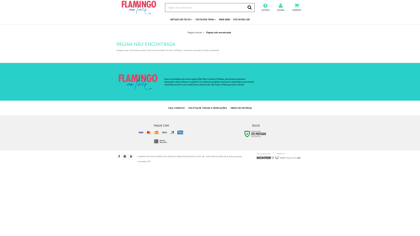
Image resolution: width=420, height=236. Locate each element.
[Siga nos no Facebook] (118, 157)
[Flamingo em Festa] (138, 7)
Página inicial (195, 32)
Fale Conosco (176, 108)
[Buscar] (249, 7)
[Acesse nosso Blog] (130, 157)
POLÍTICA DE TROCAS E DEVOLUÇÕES (208, 108)
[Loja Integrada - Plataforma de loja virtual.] (288, 156)
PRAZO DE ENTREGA (241, 108)
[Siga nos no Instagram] (124, 157)
